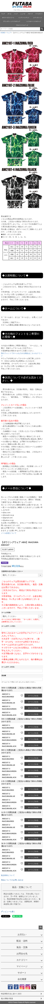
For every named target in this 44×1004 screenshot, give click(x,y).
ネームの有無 (6, 612)
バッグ (16, 13)
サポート (22, 973)
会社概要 (22, 979)
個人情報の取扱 (7, 998)
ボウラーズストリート (8, 17)
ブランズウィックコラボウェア (11, 21)
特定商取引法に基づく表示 (11, 994)
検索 (42, 29)
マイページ (22, 966)
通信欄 (3, 675)
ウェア (3, 13)
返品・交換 (22, 947)
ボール (9, 13)
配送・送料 (22, 941)
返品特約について (8, 875)
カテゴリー (22, 960)
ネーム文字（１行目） (8, 626)
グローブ (30, 13)
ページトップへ (41, 927)
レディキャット (37, 17)
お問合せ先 (22, 953)
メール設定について (8, 533)
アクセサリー (39, 13)
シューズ (22, 13)
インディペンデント (23, 17)
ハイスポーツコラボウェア (33, 21)
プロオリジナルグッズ (22, 25)
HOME (3, 33)
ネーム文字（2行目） (8, 667)
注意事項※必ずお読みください (12, 571)
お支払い (22, 934)
